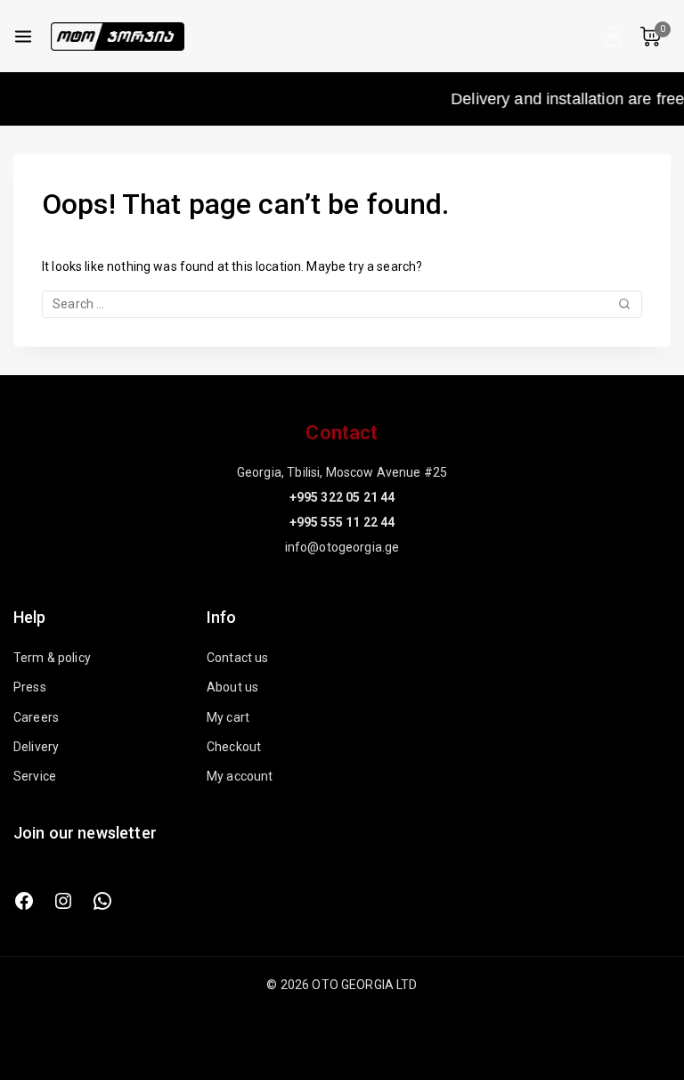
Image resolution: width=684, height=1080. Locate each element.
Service (34, 776)
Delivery (36, 747)
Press (29, 687)
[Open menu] (23, 36)
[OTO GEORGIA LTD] (117, 37)
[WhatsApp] (102, 901)
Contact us (238, 657)
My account (240, 776)
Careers (36, 717)
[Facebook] (24, 901)
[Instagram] (63, 901)
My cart (228, 717)
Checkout (234, 747)
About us (232, 687)
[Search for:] (342, 304)
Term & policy (52, 657)
